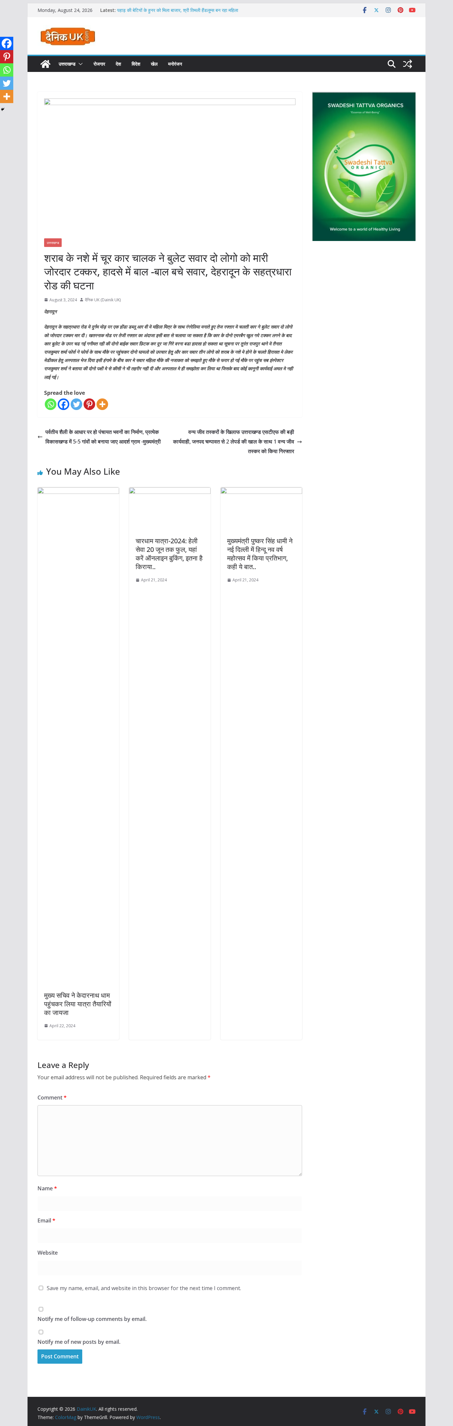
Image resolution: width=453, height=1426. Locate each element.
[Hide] (2, 109)
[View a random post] (408, 64)
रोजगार (99, 64)
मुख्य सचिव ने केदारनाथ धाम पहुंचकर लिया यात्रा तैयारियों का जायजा (77, 1004)
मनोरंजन (175, 64)
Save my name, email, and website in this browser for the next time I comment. (144, 1288)
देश (118, 64)
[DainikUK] (45, 64)
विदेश (136, 64)
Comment (52, 1097)
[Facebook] (63, 404)
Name (47, 1188)
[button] (79, 64)
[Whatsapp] (50, 404)
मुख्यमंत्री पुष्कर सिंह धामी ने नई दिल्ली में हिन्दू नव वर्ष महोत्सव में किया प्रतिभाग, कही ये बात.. (259, 553)
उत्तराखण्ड (67, 64)
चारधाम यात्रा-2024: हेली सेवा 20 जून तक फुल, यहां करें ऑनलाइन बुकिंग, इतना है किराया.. (169, 553)
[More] (102, 404)
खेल (154, 64)
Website (47, 1252)
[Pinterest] (89, 404)
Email (46, 1220)
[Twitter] (76, 404)
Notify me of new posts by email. (78, 1341)
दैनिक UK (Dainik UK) (103, 300)
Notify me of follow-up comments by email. (92, 1319)
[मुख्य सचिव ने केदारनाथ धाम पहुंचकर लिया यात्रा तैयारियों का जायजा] (78, 492)
